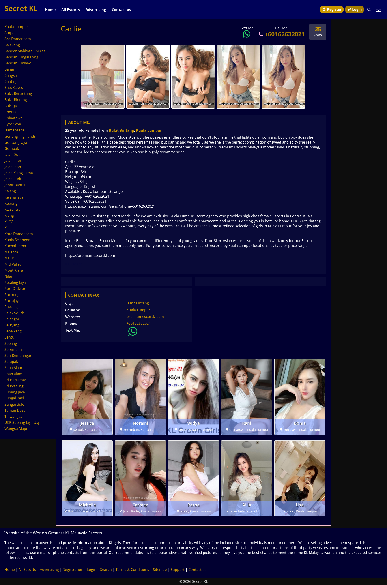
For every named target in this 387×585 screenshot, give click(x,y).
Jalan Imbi (12, 160)
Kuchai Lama (15, 245)
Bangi (9, 69)
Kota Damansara (18, 233)
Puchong (11, 294)
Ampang (11, 32)
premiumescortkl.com (145, 316)
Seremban (13, 349)
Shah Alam (13, 373)
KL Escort (73, 263)
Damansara (14, 130)
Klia (7, 227)
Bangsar (11, 75)
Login (357, 9)
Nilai (8, 276)
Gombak (11, 148)
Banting (10, 81)
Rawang (11, 306)
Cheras (10, 111)
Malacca (11, 252)
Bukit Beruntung (18, 93)
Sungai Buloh (15, 404)
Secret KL (21, 8)
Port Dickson (15, 288)
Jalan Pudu (13, 178)
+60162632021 (284, 34)
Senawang (13, 331)
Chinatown (13, 118)
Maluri (9, 258)
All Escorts (70, 9)
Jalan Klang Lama (18, 172)
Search (106, 569)
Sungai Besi (14, 398)
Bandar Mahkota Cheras (24, 51)
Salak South (14, 313)
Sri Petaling (14, 386)
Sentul (9, 337)
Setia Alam (13, 367)
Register (334, 9)
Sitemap (160, 569)
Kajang (10, 191)
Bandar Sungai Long (21, 57)
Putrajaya (12, 300)
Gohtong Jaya (15, 142)
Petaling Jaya (15, 282)
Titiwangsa (13, 416)
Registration (73, 569)
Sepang (10, 343)
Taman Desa (15, 410)
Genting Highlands (20, 136)
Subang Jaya (14, 392)
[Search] (369, 10)
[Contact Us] (378, 10)
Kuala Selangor (17, 239)
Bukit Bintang (121, 130)
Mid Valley (13, 264)
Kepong (10, 203)
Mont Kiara (13, 270)
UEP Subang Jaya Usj (21, 422)
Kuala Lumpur (149, 130)
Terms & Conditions (132, 569)
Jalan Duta (13, 154)
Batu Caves (13, 87)
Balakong (12, 45)
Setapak (11, 361)
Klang (9, 215)
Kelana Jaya (14, 197)
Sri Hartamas (15, 379)
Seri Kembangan (18, 355)
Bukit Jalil (11, 105)
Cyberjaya (12, 124)
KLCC (8, 221)
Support (178, 569)
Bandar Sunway (17, 63)
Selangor (11, 319)
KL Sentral (13, 209)
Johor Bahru (14, 184)
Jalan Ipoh (12, 166)
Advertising (96, 9)
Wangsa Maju (15, 428)
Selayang (11, 325)
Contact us (121, 9)
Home (50, 9)
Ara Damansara (17, 38)
